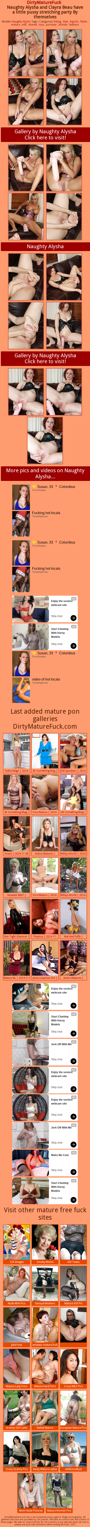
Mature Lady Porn (16, 1386)
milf (24, 24)
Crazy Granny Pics (17, 1469)
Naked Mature (45, 1427)
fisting (57, 21)
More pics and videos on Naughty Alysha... (45, 473)
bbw (65, 21)
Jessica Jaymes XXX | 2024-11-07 (45, 978)
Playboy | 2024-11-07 (45, 937)
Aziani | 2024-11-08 (17, 853)
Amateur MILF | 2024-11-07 (16, 896)
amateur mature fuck (45, 1344)
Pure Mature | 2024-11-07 (45, 896)
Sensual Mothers (45, 1303)
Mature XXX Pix (73, 1303)
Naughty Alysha (21, 21)
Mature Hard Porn (45, 1386)
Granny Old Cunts (16, 1427)
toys (41, 24)
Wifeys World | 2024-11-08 (73, 854)
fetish (83, 21)
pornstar (51, 24)
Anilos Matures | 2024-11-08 (45, 854)
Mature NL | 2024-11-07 (17, 978)
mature (15, 24)
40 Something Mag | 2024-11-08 (45, 771)
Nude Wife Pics (16, 1303)
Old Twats (73, 1262)
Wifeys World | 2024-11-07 (73, 896)
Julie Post (16, 1344)
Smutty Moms (45, 1262)
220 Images (17, 1262)
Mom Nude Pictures (31, 1510)
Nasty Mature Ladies (45, 1469)
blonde (63, 24)
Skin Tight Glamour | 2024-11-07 (16, 937)
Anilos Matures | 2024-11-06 (73, 978)
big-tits (74, 21)
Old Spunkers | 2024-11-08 (73, 771)
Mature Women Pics (59, 1510)
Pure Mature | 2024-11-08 (45, 813)
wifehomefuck (73, 1469)
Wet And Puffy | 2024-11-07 (73, 937)
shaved (32, 24)
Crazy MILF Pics (73, 1386)
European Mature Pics (73, 1427)
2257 (73, 1524)
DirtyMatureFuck (44, 2)
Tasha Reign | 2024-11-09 (16, 771)
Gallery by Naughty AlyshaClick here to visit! (45, 134)
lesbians (74, 24)
